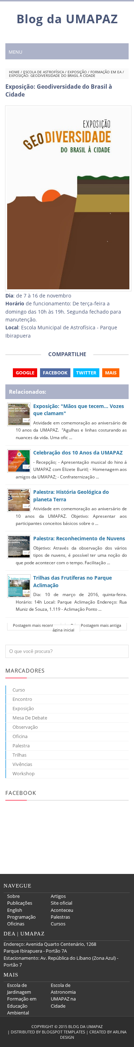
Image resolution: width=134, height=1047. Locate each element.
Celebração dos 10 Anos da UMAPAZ (78, 452)
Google (25, 372)
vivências (22, 764)
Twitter (86, 372)
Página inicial (63, 628)
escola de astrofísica (43, 71)
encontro (22, 699)
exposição (77, 71)
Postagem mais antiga (101, 625)
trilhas (19, 755)
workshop (24, 773)
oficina (20, 736)
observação (25, 727)
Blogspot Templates (63, 1031)
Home (14, 71)
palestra (21, 745)
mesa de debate (30, 717)
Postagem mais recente (34, 625)
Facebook (55, 372)
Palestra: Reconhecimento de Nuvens (79, 538)
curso (19, 690)
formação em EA (105, 71)
